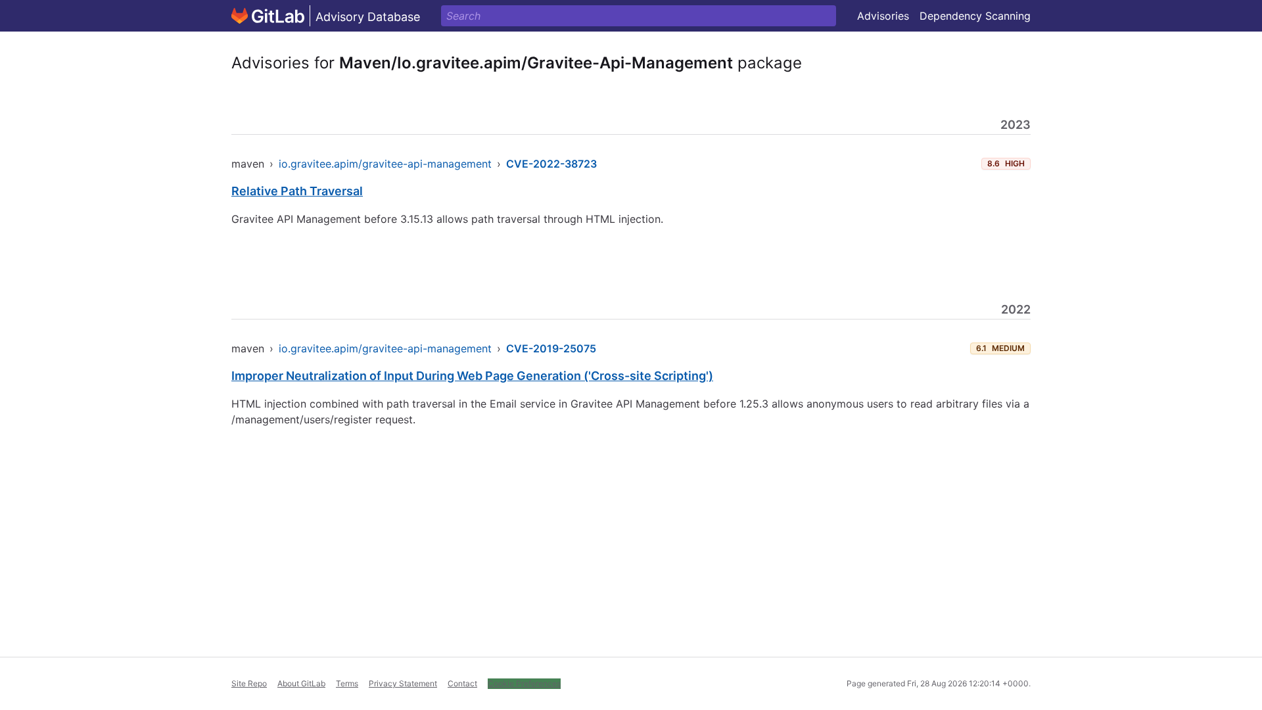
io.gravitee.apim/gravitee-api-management (385, 163)
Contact (462, 683)
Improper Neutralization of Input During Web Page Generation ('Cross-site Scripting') (472, 376)
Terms (347, 683)
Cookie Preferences (524, 683)
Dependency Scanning (975, 15)
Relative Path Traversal (297, 191)
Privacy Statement (403, 683)
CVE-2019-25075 (551, 348)
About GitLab (301, 683)
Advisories (883, 15)
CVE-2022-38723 (551, 163)
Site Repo (249, 683)
